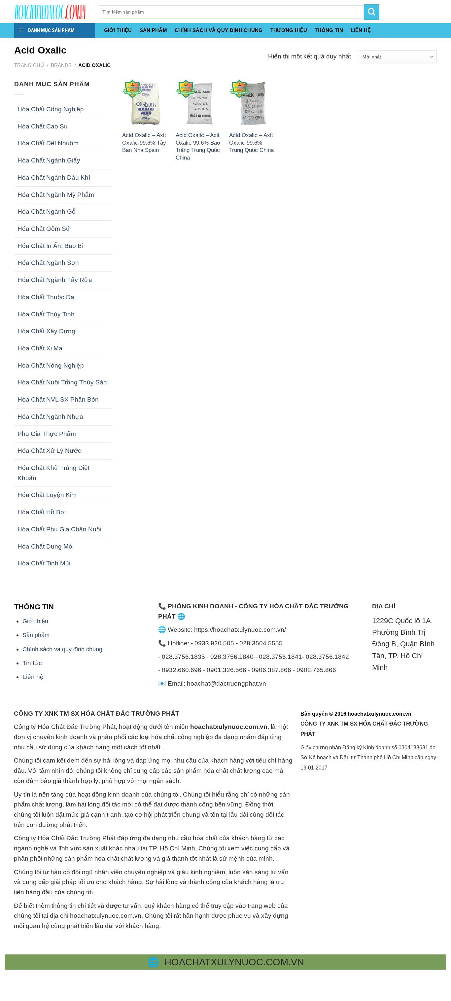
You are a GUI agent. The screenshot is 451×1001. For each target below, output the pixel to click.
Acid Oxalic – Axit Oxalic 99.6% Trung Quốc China (251, 142)
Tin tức (32, 663)
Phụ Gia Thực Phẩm (46, 433)
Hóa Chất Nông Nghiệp (50, 365)
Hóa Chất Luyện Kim (47, 494)
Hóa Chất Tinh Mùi (43, 563)
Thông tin (329, 30)
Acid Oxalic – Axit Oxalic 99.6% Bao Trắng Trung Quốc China (198, 146)
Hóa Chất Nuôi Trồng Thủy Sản (62, 382)
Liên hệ (33, 676)
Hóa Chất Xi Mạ (39, 348)
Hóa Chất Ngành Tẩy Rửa (54, 279)
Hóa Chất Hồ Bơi (41, 512)
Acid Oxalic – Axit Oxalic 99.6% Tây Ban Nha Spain (144, 142)
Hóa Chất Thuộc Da (45, 297)
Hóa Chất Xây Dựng (46, 331)
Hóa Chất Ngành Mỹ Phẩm (55, 194)
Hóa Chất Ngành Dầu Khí (53, 177)
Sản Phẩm (153, 30)
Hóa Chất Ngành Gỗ (46, 211)
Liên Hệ (361, 30)
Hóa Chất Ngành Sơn (48, 262)
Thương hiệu (288, 30)
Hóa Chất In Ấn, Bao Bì (50, 245)
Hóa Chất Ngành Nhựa (50, 416)
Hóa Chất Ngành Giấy (48, 160)
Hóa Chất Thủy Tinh (46, 314)
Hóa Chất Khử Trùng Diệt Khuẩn (53, 473)
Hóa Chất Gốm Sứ (43, 228)
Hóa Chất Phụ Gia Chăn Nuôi (59, 529)
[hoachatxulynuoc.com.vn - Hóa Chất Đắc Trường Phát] (51, 11)
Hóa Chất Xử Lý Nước (49, 450)
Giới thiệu (118, 30)
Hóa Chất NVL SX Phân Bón (58, 399)
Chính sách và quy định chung (219, 30)
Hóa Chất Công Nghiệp (50, 109)
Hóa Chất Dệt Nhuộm (48, 143)
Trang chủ (29, 65)
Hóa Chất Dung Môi (45, 546)
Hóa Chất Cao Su (42, 126)
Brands (61, 65)
